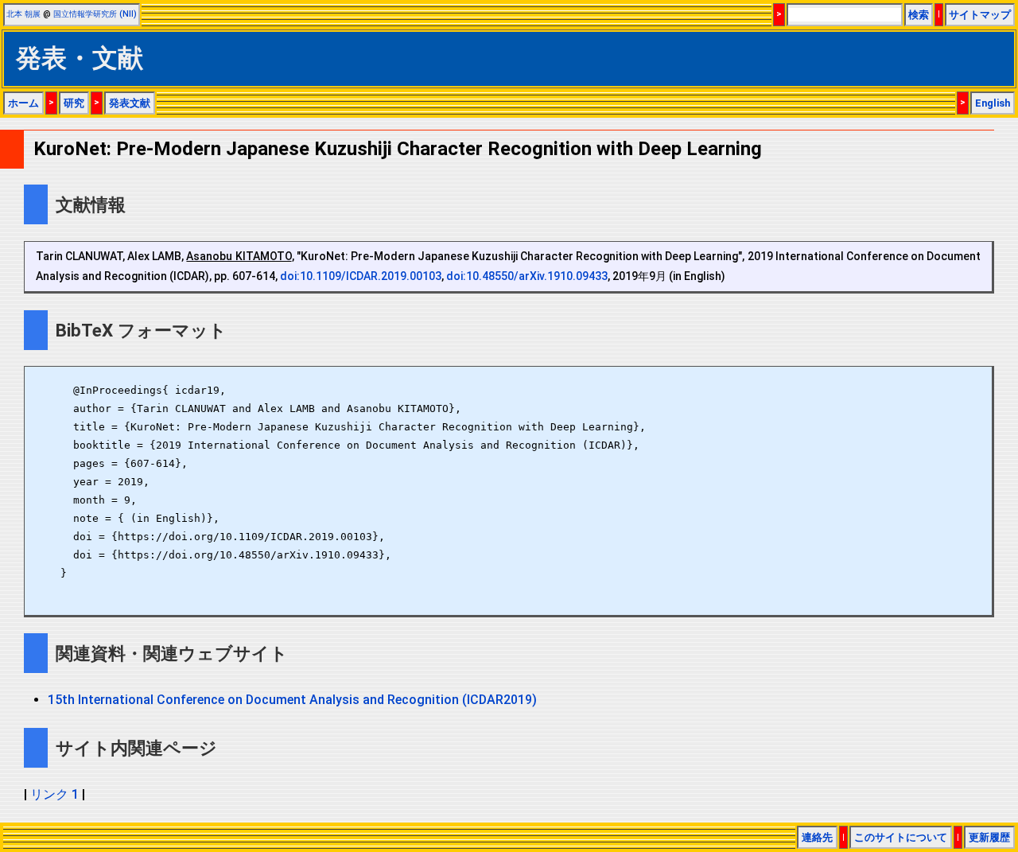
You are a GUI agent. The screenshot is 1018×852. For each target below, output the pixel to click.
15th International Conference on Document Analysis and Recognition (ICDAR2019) (292, 699)
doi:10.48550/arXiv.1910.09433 (527, 276)
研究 (74, 103)
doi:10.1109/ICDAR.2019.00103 (360, 276)
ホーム (23, 103)
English (992, 103)
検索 (918, 15)
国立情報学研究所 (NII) (95, 14)
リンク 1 (54, 794)
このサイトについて (900, 837)
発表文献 (129, 103)
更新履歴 (989, 837)
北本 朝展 (23, 14)
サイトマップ (980, 15)
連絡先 (817, 837)
